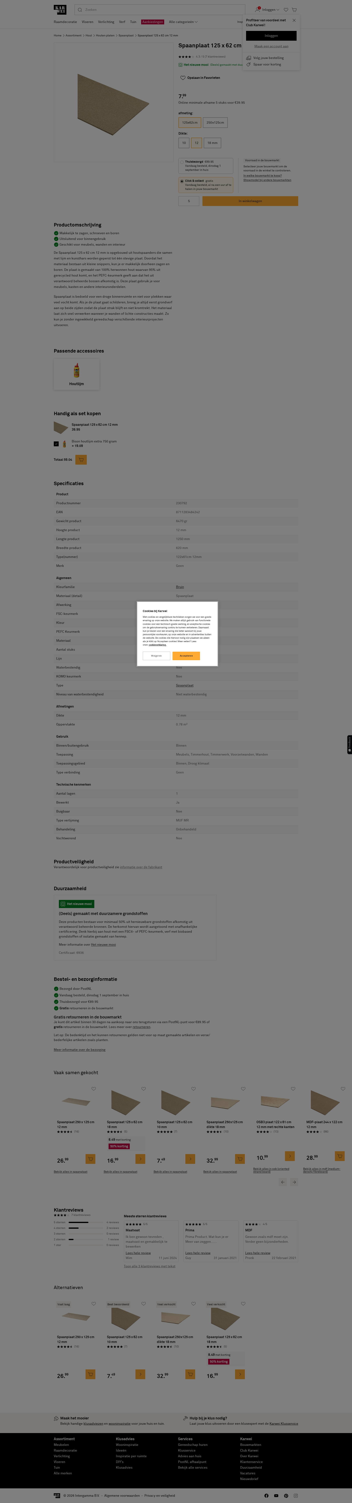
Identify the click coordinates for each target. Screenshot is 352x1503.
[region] (177, 634)
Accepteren (186, 656)
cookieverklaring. (157, 645)
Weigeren (156, 656)
